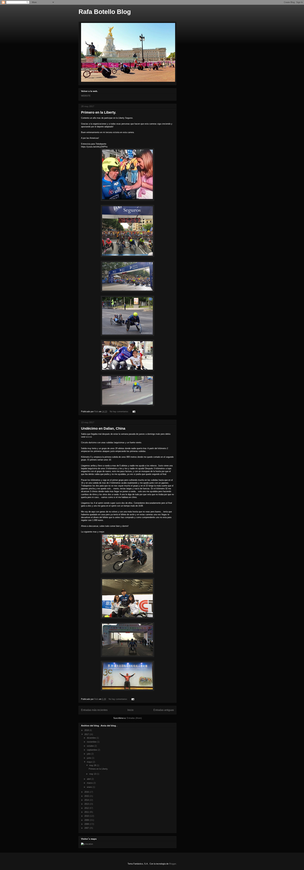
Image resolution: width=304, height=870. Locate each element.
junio (89, 758)
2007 (86, 828)
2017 (86, 734)
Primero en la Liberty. (98, 112)
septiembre (92, 750)
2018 (86, 730)
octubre (90, 746)
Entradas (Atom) (134, 718)
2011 (86, 812)
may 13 (93, 774)
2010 (86, 816)
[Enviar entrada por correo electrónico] (133, 411)
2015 (86, 796)
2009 (86, 820)
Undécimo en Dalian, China (103, 428)
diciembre (91, 738)
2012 (86, 808)
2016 (86, 792)
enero (90, 787)
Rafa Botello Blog (105, 11)
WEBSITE (86, 96)
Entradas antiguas (163, 710)
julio (89, 754)
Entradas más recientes (94, 710)
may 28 (93, 765)
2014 (86, 800)
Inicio (130, 710)
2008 (86, 824)
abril (89, 779)
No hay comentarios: (119, 411)
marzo (90, 783)
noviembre (92, 742)
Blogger (172, 864)
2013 (86, 804)
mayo (90, 762)
